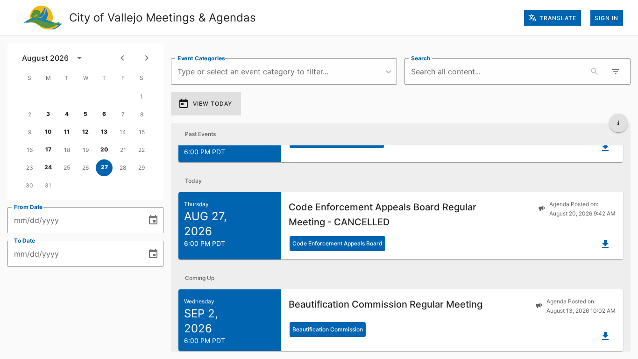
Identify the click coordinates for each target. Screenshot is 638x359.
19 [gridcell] (86, 149)
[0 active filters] (615, 71)
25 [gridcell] (67, 167)
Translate (557, 18)
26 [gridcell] (85, 167)
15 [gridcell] (142, 132)
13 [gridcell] (104, 131)
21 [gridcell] (123, 149)
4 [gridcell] (67, 113)
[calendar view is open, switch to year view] (79, 58)
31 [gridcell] (48, 185)
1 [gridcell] (141, 96)
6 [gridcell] (104, 113)
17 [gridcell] (48, 149)
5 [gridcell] (85, 113)
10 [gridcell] (48, 131)
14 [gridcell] (123, 132)
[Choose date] (153, 220)
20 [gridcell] (104, 149)
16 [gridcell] (30, 149)
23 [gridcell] (29, 167)
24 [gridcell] (48, 167)
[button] (400, 225)
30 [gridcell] (29, 185)
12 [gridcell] (85, 131)
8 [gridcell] (141, 114)
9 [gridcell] (29, 132)
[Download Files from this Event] (605, 147)
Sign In (606, 18)
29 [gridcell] (141, 167)
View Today (212, 103)
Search (420, 58)
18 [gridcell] (67, 149)
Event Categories (201, 58)
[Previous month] (122, 58)
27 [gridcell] (104, 167)
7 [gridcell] (123, 114)
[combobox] (178, 71)
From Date (28, 206)
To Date (24, 240)
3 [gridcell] (48, 113)
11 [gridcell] (67, 131)
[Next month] (147, 58)
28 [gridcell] (123, 167)
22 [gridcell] (141, 149)
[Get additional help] (618, 123)
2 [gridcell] (29, 114)
